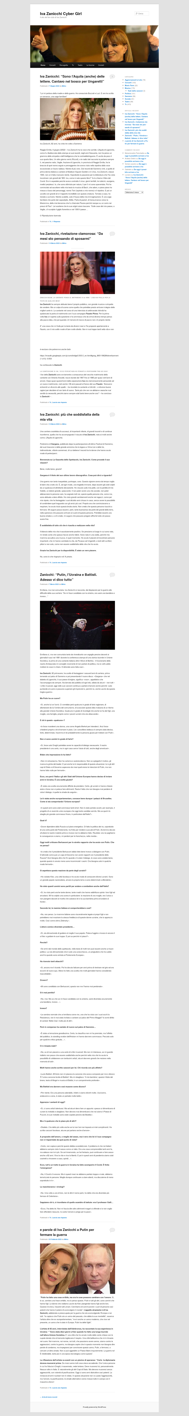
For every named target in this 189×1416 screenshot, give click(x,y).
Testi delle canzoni (135, 91)
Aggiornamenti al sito (133, 80)
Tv (73, 65)
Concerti (52, 65)
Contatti (101, 65)
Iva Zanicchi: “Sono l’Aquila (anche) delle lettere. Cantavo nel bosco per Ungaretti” (136, 116)
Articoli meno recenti (48, 1397)
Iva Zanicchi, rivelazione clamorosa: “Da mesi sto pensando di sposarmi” (136, 124)
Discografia (64, 65)
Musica (127, 88)
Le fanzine (90, 65)
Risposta (56, 221)
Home (43, 65)
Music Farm (129, 85)
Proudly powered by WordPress (94, 1407)
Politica (128, 93)
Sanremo (128, 96)
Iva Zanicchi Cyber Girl (61, 13)
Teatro (80, 65)
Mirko (64, 86)
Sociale (128, 99)
